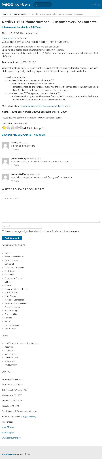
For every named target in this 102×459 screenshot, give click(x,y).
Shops (7, 321)
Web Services (20, 14)
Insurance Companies (14, 300)
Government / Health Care (16, 289)
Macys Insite (10, 354)
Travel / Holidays (12, 325)
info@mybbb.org (29, 416)
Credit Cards (10, 271)
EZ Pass (8, 282)
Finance (8, 285)
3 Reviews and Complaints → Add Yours (21, 27)
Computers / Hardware (14, 267)
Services (8, 318)
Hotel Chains (10, 296)
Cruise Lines (10, 275)
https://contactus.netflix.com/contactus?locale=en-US (45, 106)
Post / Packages (12, 310)
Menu (94, 4)
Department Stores (13, 278)
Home (5, 14)
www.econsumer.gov (11, 438)
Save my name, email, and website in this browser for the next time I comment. (42, 231)
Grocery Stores (11, 292)
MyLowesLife (10, 361)
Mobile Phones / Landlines (16, 303)
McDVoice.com (11, 357)
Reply (16, 149)
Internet (14, 38)
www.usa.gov (8, 432)
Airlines (8, 253)
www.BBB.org (8, 427)
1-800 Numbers (16, 4)
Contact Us (9, 350)
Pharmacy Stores (12, 307)
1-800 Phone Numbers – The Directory (22, 343)
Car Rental (9, 264)
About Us (9, 347)
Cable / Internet (11, 260)
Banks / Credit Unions (14, 257)
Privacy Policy (11, 365)
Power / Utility (11, 314)
